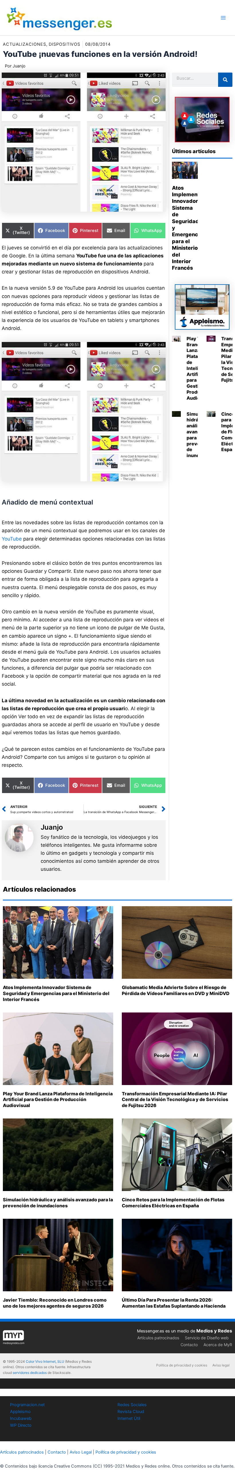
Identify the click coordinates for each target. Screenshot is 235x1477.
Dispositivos (64, 44)
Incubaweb (21, 1418)
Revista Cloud (130, 1411)
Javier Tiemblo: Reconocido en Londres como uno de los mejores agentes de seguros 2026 (55, 1303)
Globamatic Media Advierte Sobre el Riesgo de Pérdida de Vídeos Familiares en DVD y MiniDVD (176, 990)
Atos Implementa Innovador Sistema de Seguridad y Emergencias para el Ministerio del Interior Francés (56, 993)
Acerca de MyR (217, 1344)
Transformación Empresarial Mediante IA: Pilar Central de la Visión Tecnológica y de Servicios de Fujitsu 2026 (175, 1099)
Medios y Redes (214, 1331)
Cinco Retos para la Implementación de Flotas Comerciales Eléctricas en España (173, 1202)
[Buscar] (225, 80)
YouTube (12, 539)
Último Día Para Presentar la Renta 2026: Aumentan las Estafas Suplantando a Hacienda (174, 1303)
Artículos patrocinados (158, 1337)
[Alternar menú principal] (223, 18)
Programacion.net (27, 1404)
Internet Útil (128, 1418)
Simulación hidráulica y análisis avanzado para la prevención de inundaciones (58, 1202)
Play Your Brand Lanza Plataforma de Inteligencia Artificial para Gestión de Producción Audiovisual (58, 1099)
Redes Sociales (132, 1404)
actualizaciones (24, 44)
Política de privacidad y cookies (181, 1365)
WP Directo (21, 1425)
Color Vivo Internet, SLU (45, 1361)
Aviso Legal (81, 1452)
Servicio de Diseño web (207, 1337)
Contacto (189, 1344)
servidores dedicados (30, 1372)
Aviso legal (221, 1365)
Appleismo (20, 1411)
